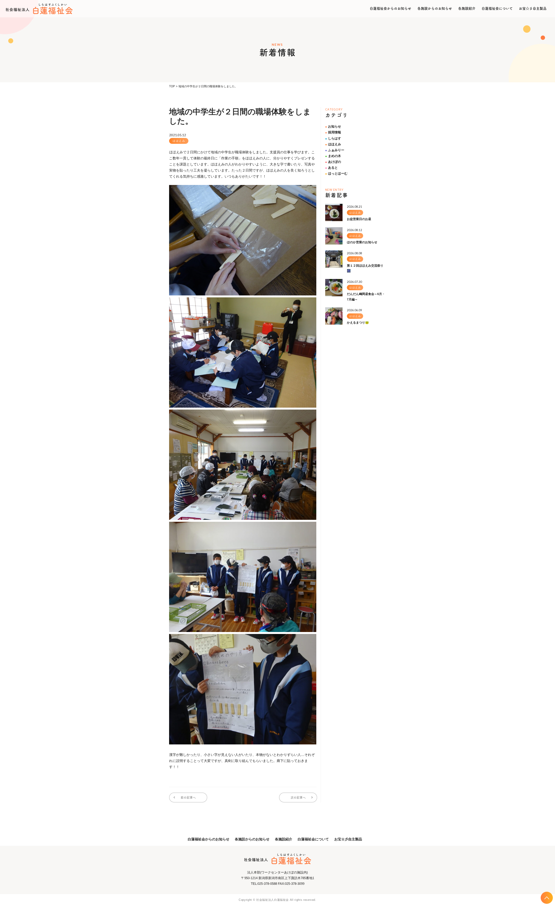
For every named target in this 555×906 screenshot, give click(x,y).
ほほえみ (178, 140)
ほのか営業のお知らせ (362, 242)
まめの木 (333, 156)
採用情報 (333, 132)
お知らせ (333, 126)
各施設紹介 (466, 8)
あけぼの (333, 162)
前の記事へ (188, 797)
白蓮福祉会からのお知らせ (390, 8)
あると (331, 167)
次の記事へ (298, 797)
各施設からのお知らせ (434, 8)
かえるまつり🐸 (358, 322)
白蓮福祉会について (497, 8)
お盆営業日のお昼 (359, 219)
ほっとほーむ (336, 173)
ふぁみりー (334, 150)
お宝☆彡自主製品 (533, 8)
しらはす (333, 138)
